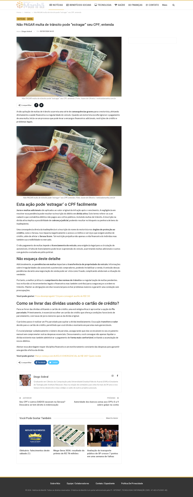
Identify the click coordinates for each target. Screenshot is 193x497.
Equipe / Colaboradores (78, 483)
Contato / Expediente (105, 483)
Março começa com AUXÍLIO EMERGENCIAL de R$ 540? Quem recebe (68, 356)
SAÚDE (121, 5)
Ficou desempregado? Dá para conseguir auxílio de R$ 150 (62, 296)
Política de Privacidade (132, 483)
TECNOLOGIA (104, 5)
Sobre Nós (55, 483)
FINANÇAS (137, 5)
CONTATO (154, 5)
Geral (30, 19)
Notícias (21, 19)
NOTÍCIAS (58, 5)
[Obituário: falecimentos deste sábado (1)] (35, 436)
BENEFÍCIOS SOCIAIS (80, 5)
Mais (164, 5)
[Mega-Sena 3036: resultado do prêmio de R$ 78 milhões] (69, 436)
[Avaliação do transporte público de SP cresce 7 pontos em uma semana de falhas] (103, 436)
